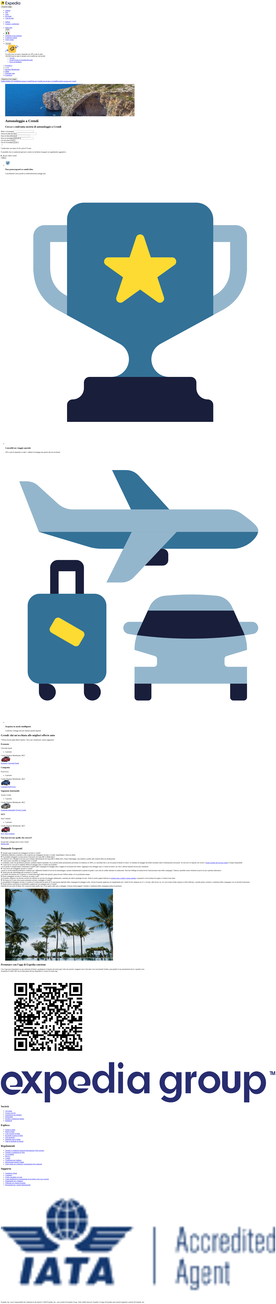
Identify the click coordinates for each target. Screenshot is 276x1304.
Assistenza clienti (11, 38)
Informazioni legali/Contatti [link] (14, 1162)
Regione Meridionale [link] (12, 69)
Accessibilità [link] (9, 1154)
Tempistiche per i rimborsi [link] (14, 1181)
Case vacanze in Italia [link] (12, 1134)
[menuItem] (9, 81)
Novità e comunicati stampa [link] (14, 1119)
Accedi (8, 44)
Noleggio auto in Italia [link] (12, 1139)
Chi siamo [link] (8, 1111)
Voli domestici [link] (10, 1137)
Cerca (3, 158)
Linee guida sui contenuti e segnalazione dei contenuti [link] (23, 1164)
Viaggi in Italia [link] (10, 1130)
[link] (23, 11)
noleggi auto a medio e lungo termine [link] (123, 878)
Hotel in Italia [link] (9, 1132)
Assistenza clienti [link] (11, 1173)
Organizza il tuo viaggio (9, 79)
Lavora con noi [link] (10, 1113)
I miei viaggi (9, 40)
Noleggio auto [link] (10, 73)
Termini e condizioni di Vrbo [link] (15, 1152)
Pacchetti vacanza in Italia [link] (14, 1135)
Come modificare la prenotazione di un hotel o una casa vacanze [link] (27, 1179)
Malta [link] (7, 71)
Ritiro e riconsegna (7, 131)
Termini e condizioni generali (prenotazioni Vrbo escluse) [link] (24, 1150)
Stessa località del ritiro (8, 134)
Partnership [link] (9, 1117)
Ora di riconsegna (7, 142)
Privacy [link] (7, 1156)
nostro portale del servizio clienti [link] (217, 863)
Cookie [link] (7, 1158)
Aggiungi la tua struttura (13, 36)
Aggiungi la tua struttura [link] (13, 1115)
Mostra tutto (5, 844)
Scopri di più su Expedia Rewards (21, 60)
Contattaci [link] (8, 1175)
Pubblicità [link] (8, 1121)
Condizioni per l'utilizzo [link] (13, 1160)
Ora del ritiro (5, 140)
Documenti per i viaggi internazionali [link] (17, 1185)
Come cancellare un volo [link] (13, 1177)
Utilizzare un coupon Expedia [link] (15, 1183)
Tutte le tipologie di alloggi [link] (14, 1141)
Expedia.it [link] (8, 65)
